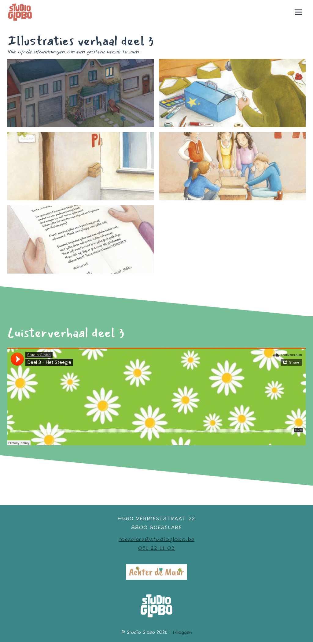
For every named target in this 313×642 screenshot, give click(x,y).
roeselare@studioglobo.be (156, 539)
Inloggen (182, 632)
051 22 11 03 (156, 548)
